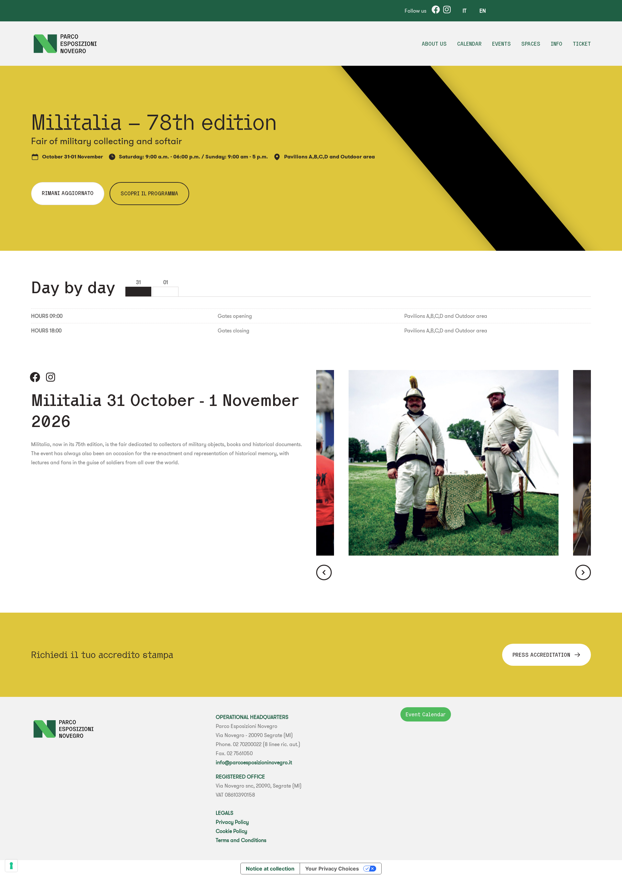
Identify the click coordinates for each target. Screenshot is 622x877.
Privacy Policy (232, 822)
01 (165, 282)
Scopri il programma (149, 193)
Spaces (530, 44)
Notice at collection (270, 868)
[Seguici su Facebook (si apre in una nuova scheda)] (35, 377)
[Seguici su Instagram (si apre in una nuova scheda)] (50, 377)
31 (138, 282)
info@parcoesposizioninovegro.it (254, 762)
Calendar (469, 44)
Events (501, 44)
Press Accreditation (541, 655)
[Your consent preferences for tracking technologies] (11, 866)
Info (556, 44)
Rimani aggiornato (68, 193)
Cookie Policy (231, 831)
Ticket (582, 44)
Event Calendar (426, 714)
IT (464, 10)
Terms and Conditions (241, 840)
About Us (434, 44)
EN (482, 10)
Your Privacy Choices (332, 868)
